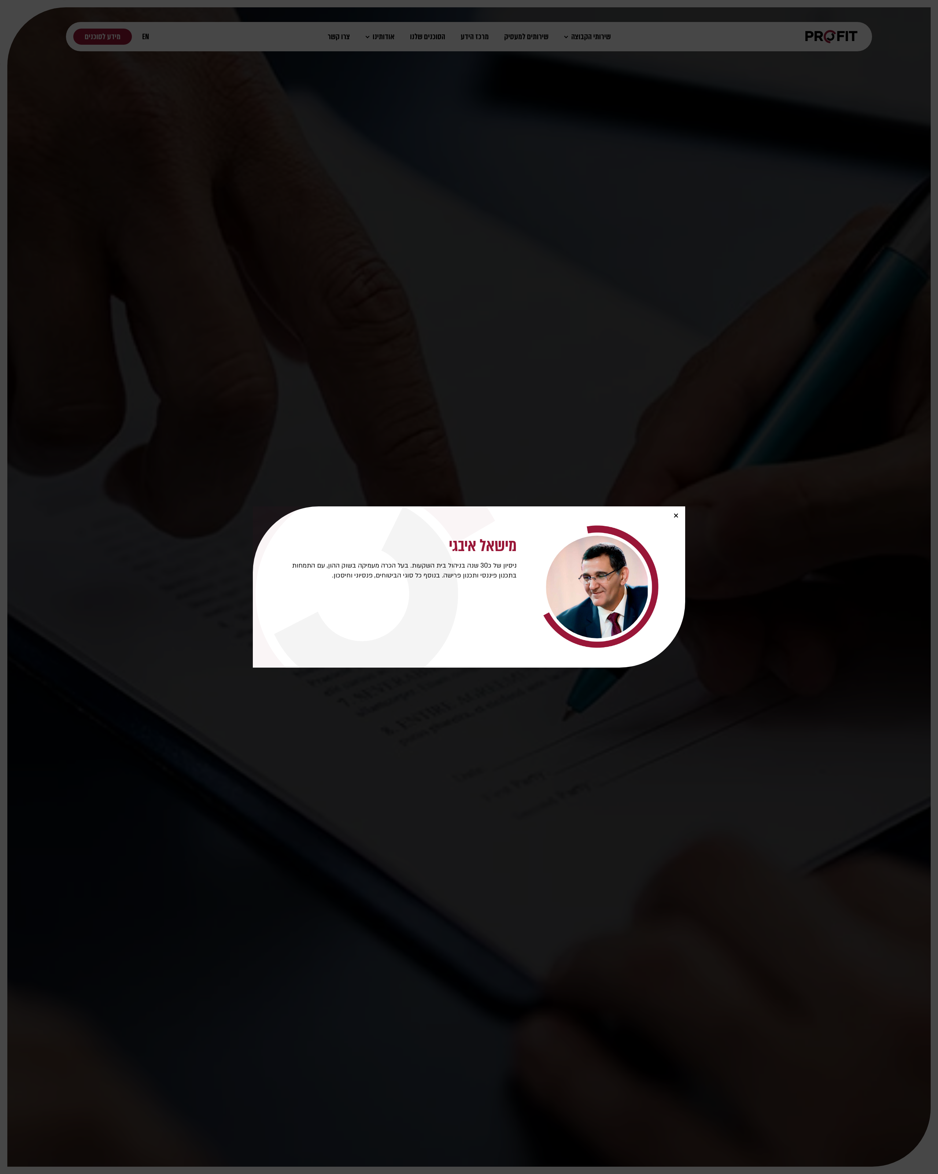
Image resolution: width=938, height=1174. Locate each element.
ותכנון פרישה (461, 575)
